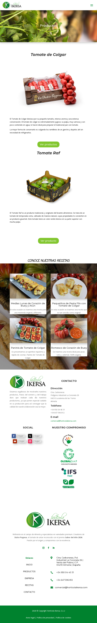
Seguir (20, 436)
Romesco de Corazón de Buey (69, 348)
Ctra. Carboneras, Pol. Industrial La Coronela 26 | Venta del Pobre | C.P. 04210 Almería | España (69, 561)
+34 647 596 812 (64, 580)
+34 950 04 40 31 (65, 572)
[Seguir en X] (30, 436)
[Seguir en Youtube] (15, 441)
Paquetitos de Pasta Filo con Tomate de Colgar (69, 304)
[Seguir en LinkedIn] (54, 548)
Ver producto (48, 240)
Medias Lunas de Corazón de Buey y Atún (28, 304)
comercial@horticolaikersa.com (63, 421)
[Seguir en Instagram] (30, 441)
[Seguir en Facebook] (14, 436)
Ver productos (48, 144)
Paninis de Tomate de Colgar (28, 348)
